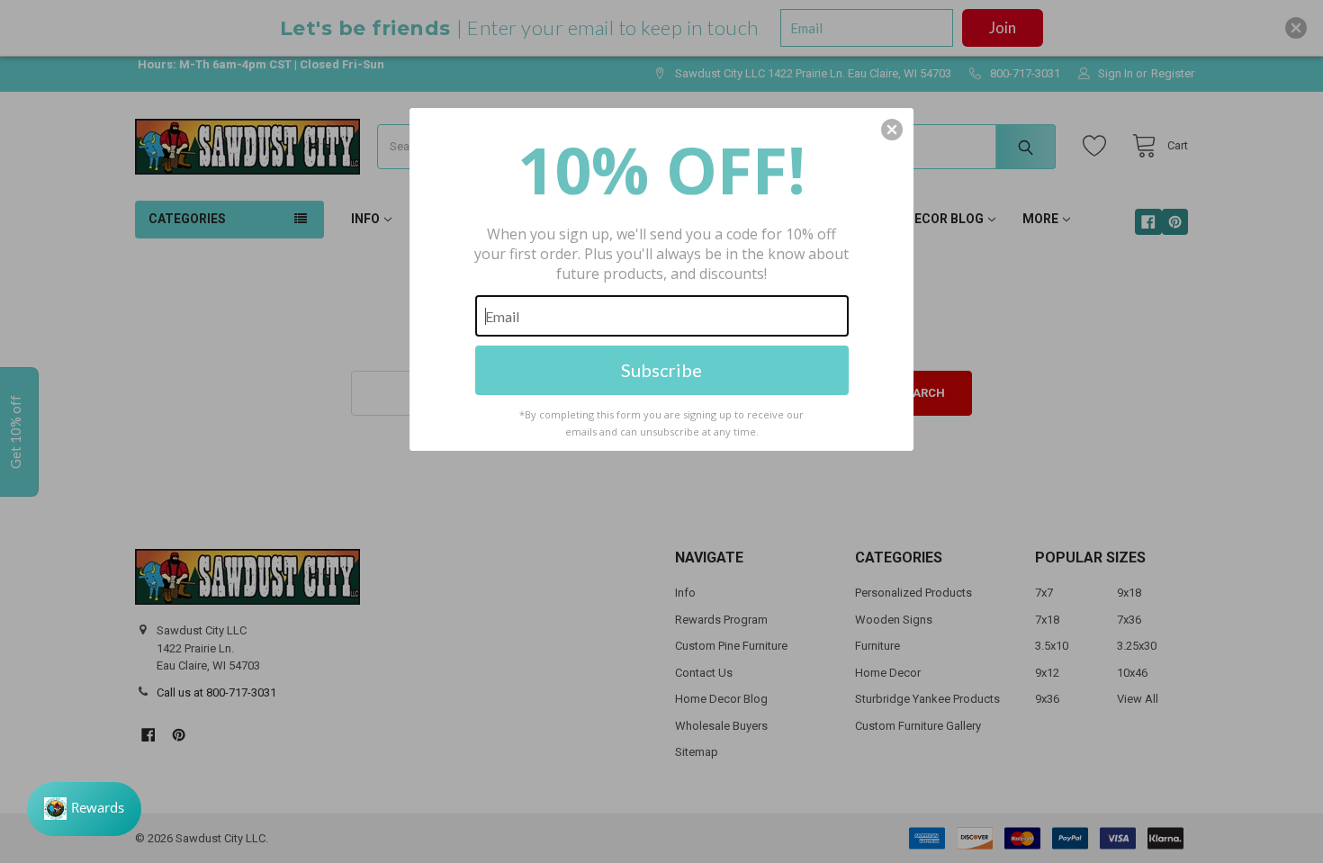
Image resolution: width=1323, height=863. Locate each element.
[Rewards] (84, 809)
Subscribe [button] (661, 370)
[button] (892, 129)
